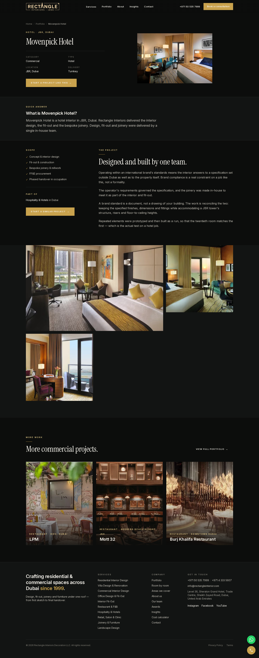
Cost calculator (160, 617)
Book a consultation (218, 6)
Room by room (160, 585)
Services (91, 6)
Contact (148, 6)
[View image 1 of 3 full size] (94, 288)
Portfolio (107, 6)
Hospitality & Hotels (37, 199)
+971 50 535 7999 (190, 6)
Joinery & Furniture (109, 622)
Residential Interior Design (113, 580)
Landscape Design (108, 627)
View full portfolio (212, 449)
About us (157, 596)
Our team (157, 601)
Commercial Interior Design (113, 590)
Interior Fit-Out (106, 601)
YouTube (221, 605)
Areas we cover (161, 590)
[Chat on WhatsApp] (251, 639)
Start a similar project (50, 211)
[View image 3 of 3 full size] (59, 367)
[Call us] (251, 650)
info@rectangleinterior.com (203, 585)
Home (29, 24)
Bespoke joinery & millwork (45, 167)
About (120, 6)
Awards (156, 606)
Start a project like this (51, 83)
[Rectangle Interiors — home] (43, 6)
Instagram (193, 605)
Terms (229, 645)
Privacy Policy (215, 645)
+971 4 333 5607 (222, 580)
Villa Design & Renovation (113, 585)
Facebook (208, 605)
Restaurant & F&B (108, 606)
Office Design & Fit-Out (111, 596)
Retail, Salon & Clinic (109, 617)
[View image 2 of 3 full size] (199, 278)
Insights (134, 6)
